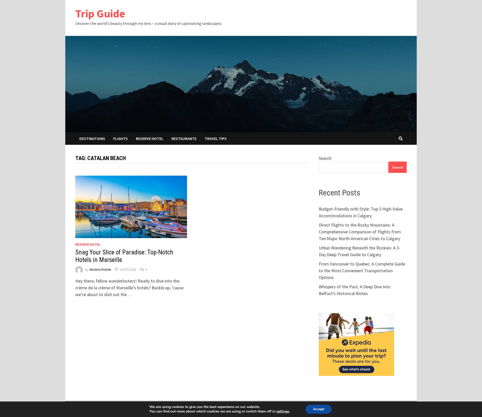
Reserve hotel (149, 138)
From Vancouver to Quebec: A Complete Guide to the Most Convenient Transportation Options (362, 270)
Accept (318, 409)
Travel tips (216, 138)
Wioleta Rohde (100, 269)
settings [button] (282, 411)
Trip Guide (100, 13)
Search (325, 158)
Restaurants (184, 138)
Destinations (92, 138)
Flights (120, 138)
